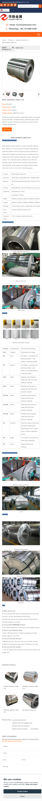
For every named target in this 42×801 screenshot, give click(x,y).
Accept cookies (22, 791)
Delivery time (6, 110)
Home (4, 40)
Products (11, 40)
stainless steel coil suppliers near (22, 723)
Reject (22, 796)
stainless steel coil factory (20, 729)
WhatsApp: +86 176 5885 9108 (23, 29)
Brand (4, 104)
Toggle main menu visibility (38, 34)
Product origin (6, 107)
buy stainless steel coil (19, 720)
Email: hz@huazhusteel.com (23, 25)
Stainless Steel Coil (22, 40)
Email (7, 129)
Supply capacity (7, 113)
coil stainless (34, 729)
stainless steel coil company (20, 726)
